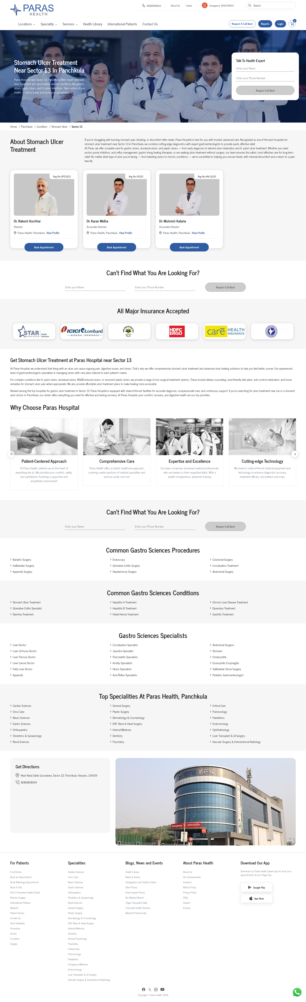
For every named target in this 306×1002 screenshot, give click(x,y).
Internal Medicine (122, 730)
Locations (25, 24)
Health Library (92, 24)
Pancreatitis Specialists (125, 657)
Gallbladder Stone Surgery (226, 669)
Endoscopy (119, 559)
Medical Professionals (136, 913)
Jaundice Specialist (123, 651)
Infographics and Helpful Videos (141, 882)
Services (68, 24)
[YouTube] (162, 989)
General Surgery (121, 705)
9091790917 (227, 5)
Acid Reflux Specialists (125, 675)
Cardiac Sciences (22, 705)
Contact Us (150, 24)
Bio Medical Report (135, 897)
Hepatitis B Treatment (125, 608)
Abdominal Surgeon (223, 645)
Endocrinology (220, 723)
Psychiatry (118, 742)
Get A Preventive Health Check (25, 892)
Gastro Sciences (21, 723)
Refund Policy (189, 887)
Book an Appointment (21, 877)
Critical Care (219, 705)
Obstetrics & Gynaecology (27, 736)
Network (14, 908)
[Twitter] (150, 990)
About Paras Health (198, 863)
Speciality (47, 24)
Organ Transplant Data (136, 903)
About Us (175, 5)
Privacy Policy (190, 892)
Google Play (259, 887)
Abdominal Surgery (222, 571)
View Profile (52, 233)
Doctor (13, 933)
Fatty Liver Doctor (22, 669)
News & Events (133, 877)
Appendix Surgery (22, 571)
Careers (186, 903)
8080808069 (154, 5)
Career (189, 5)
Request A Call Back (242, 23)
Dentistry (118, 736)
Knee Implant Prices (135, 892)
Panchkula (26, 126)
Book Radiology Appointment (24, 882)
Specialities (77, 863)
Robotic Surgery (18, 897)
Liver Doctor (19, 645)
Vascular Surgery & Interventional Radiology (236, 742)
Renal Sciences (21, 742)
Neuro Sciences (21, 717)
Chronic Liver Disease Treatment (230, 602)
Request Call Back (265, 90)
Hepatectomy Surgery (125, 571)
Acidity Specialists (122, 663)
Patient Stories (17, 913)
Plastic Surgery (121, 711)
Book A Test (16, 887)
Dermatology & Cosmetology (128, 717)
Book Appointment (44, 247)
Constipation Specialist (125, 645)
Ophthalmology (220, 730)
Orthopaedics (20, 730)
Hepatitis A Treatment (125, 602)
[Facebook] (143, 989)
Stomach (217, 651)
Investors (187, 882)
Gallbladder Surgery (23, 565)
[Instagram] (156, 990)
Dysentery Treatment (223, 608)
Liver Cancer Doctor (24, 663)
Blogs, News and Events (144, 863)
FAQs (185, 897)
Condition (42, 126)
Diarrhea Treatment (23, 614)
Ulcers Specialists (122, 669)
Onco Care (18, 711)
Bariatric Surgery (22, 559)
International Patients (122, 24)
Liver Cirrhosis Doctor (25, 651)
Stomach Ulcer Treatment (27, 602)
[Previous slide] (11, 454)
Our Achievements (192, 877)
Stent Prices (131, 887)
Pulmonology (219, 711)
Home (13, 126)
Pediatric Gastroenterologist (227, 675)
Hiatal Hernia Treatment (125, 614)
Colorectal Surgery (222, 559)
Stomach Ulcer (59, 126)
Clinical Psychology (77, 938)
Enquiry (186, 908)
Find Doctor (16, 872)
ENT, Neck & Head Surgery (127, 723)
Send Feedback (17, 923)
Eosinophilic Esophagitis (225, 663)
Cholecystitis (219, 657)
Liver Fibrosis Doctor (24, 657)
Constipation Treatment (225, 565)
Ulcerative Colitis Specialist (27, 608)
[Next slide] (294, 454)
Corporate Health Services (138, 908)
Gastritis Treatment (223, 614)
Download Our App (255, 863)
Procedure (15, 928)
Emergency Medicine (78, 964)
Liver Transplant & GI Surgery (228, 736)
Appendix (18, 675)
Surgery (14, 944)
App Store (259, 898)
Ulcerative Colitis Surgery (126, 565)
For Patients (19, 863)
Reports (265, 23)
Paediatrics (218, 717)
